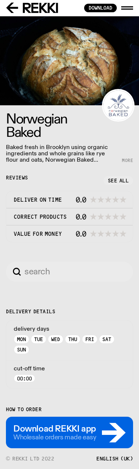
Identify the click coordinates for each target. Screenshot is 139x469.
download (100, 7)
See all (118, 180)
